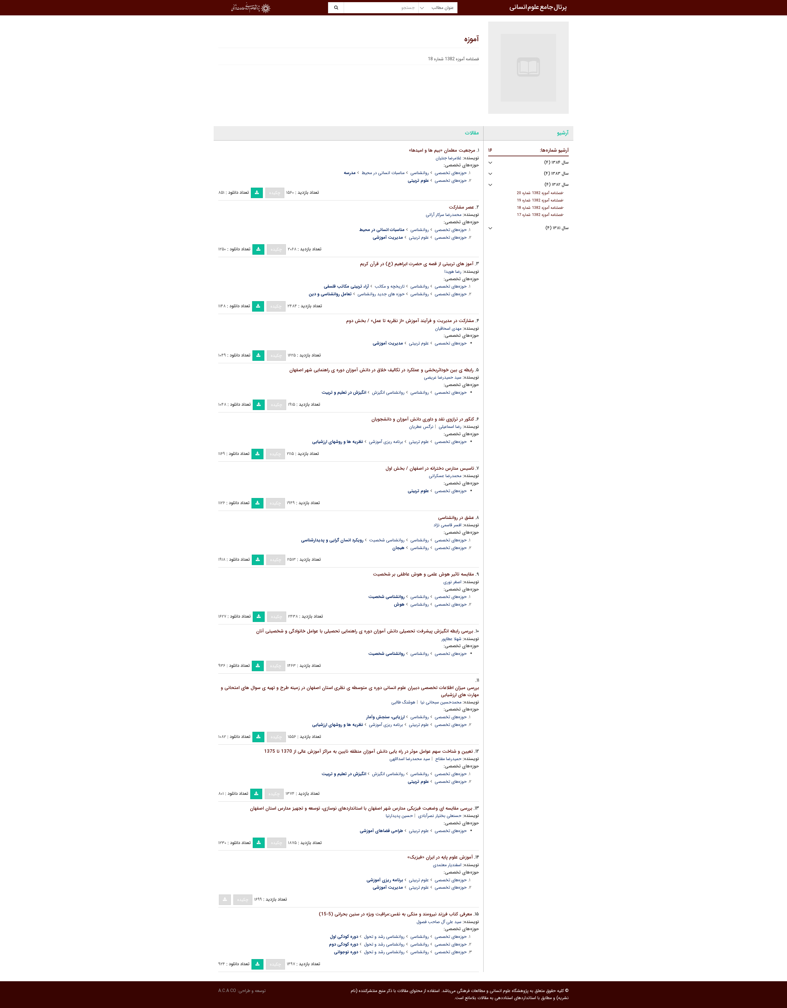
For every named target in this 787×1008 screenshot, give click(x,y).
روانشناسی (419, 172)
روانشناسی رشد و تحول (384, 936)
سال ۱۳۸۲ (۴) (556, 184)
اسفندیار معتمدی (447, 865)
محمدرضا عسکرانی (445, 475)
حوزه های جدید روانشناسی (381, 294)
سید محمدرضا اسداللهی (410, 758)
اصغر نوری (452, 582)
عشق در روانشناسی (456, 517)
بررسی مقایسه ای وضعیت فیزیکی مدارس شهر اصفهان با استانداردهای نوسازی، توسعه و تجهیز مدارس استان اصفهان (361, 808)
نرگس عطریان (421, 426)
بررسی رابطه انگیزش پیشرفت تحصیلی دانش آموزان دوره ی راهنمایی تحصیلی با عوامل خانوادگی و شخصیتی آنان (364, 631)
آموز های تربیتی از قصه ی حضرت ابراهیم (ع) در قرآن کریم (416, 264)
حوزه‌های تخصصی (451, 172)
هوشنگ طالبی (403, 702)
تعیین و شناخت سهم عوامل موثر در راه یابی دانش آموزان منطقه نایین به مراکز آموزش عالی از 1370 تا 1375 (368, 751)
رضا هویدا (453, 271)
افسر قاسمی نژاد (447, 525)
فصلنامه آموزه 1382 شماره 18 (540, 208)
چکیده (274, 192)
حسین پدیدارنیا (399, 815)
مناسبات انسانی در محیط (383, 172)
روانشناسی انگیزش (388, 392)
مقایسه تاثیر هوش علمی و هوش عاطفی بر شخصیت (423, 574)
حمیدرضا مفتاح (448, 758)
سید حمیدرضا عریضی (442, 377)
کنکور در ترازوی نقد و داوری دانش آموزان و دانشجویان (422, 419)
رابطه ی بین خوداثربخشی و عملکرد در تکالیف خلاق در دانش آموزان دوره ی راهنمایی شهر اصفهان (381, 370)
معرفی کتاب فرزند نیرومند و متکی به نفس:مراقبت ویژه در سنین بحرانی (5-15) (395, 914)
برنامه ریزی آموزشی (386, 441)
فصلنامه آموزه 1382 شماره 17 (540, 215)
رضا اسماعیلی (450, 426)
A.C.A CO (227, 990)
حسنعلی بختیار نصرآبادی (439, 815)
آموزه (471, 39)
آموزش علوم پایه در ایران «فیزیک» (440, 857)
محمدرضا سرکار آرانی (443, 214)
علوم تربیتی (419, 237)
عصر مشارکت (461, 207)
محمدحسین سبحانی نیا (441, 702)
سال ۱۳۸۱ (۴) (557, 228)
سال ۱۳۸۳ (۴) (556, 173)
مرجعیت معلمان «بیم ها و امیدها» (442, 150)
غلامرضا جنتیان (448, 158)
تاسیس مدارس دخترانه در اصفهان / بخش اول (430, 468)
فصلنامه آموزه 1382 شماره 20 (540, 193)
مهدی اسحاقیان (448, 328)
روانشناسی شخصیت (387, 540)
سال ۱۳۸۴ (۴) (556, 162)
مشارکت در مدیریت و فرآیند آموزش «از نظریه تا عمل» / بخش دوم (410, 321)
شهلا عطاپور (451, 638)
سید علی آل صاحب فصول (439, 921)
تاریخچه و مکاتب (390, 286)
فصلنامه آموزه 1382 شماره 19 (540, 200)
